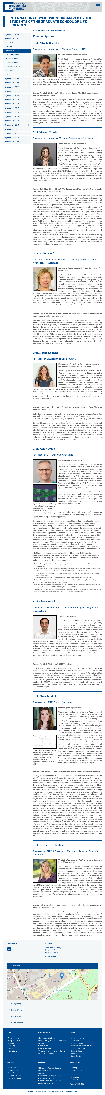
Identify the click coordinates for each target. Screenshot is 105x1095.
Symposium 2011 (12, 133)
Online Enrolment (14, 1075)
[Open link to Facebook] (9, 949)
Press (41, 1073)
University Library (77, 1038)
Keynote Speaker (12, 51)
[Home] (33, 30)
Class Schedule (14, 1073)
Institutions (12, 1048)
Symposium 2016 (12, 112)
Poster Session (12, 59)
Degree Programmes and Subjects (52, 1041)
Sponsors (9, 70)
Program (9, 47)
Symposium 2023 (12, 83)
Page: (72, 1084)
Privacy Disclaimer (56, 1092)
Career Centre (76, 1056)
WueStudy (12, 1068)
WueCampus (13, 1070)
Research (11, 1043)
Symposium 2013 (12, 125)
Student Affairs (76, 1051)
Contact (50, 943)
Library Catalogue (14, 1078)
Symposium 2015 (12, 116)
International (12, 1051)
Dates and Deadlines (47, 1038)
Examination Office (78, 1048)
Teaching (11, 1046)
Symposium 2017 (12, 108)
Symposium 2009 (12, 142)
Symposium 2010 (12, 138)
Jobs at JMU (44, 1046)
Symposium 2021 (12, 91)
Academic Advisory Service (81, 1046)
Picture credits (76, 1070)
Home (10, 1033)
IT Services (75, 1041)
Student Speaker (12, 55)
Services (74, 1033)
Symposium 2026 (12, 35)
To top (73, 1073)
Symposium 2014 (12, 121)
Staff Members (45, 1048)
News (41, 1043)
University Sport (77, 1043)
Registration (10, 43)
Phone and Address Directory (50, 1068)
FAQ (7, 74)
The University (13, 1038)
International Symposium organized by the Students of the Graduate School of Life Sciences (50, 21)
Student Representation (80, 1053)
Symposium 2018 (12, 104)
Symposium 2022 (12, 87)
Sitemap (74, 1068)
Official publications (47, 1053)
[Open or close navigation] (98, 5)
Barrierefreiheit (71, 1092)
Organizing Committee (14, 66)
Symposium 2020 (12, 95)
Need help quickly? (46, 1083)
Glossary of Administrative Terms (52, 1051)
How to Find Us (45, 1071)
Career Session (12, 62)
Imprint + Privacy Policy (37, 1092)
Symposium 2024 (12, 79)
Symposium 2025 (12, 39)
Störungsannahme (46, 1078)
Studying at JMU (14, 1041)
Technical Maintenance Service (51, 1081)
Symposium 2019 (12, 100)
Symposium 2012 (12, 129)
